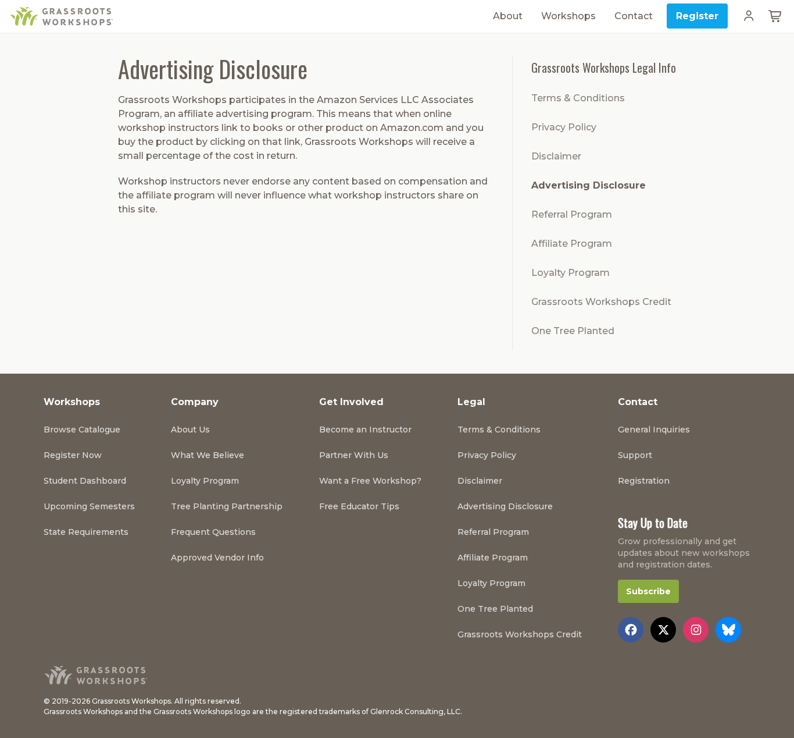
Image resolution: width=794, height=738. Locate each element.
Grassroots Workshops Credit (601, 301)
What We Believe (207, 455)
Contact (633, 16)
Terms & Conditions (578, 98)
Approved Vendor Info (217, 557)
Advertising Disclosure (588, 185)
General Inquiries (654, 429)
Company (195, 401)
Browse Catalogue (82, 429)
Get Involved (351, 401)
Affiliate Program (571, 243)
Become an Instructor (365, 429)
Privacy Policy (563, 127)
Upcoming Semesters (89, 506)
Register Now (73, 455)
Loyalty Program (570, 272)
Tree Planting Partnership (226, 506)
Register (697, 16)
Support (635, 455)
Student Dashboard (85, 481)
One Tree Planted (572, 330)
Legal (471, 401)
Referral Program (571, 214)
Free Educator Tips (359, 506)
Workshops (568, 16)
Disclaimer (556, 156)
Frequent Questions (213, 532)
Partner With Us (353, 455)
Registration (644, 481)
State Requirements (86, 532)
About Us (190, 429)
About (508, 16)
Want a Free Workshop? (370, 481)
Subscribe (648, 591)
